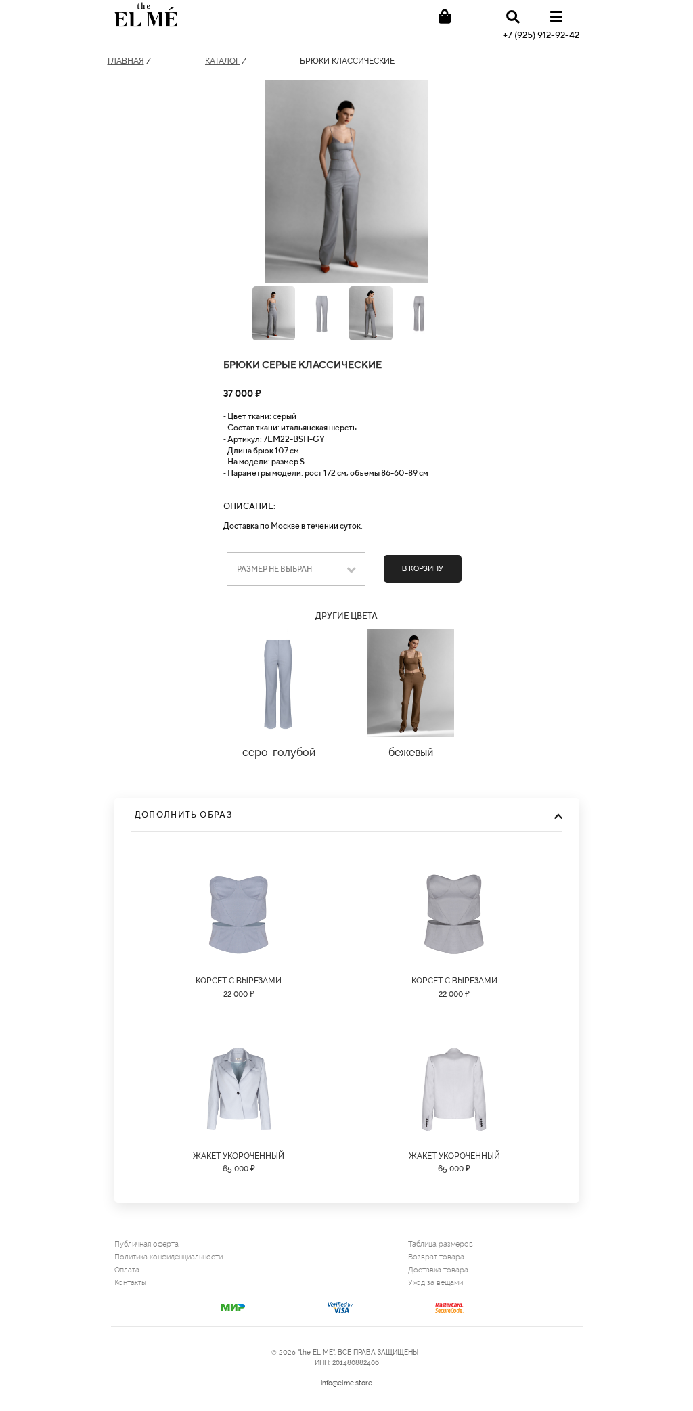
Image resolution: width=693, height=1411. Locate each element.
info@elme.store (346, 1383)
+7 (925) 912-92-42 (541, 35)
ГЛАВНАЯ (126, 61)
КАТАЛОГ (222, 61)
